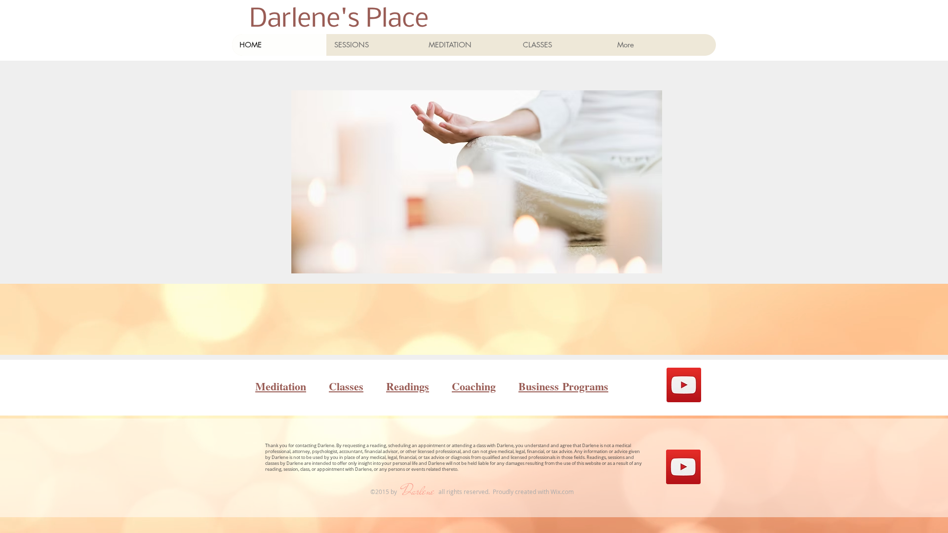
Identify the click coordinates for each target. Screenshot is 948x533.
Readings (407, 386)
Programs (583, 386)
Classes (346, 386)
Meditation (280, 386)
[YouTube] (684, 385)
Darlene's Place (339, 20)
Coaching (474, 386)
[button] (468, 45)
